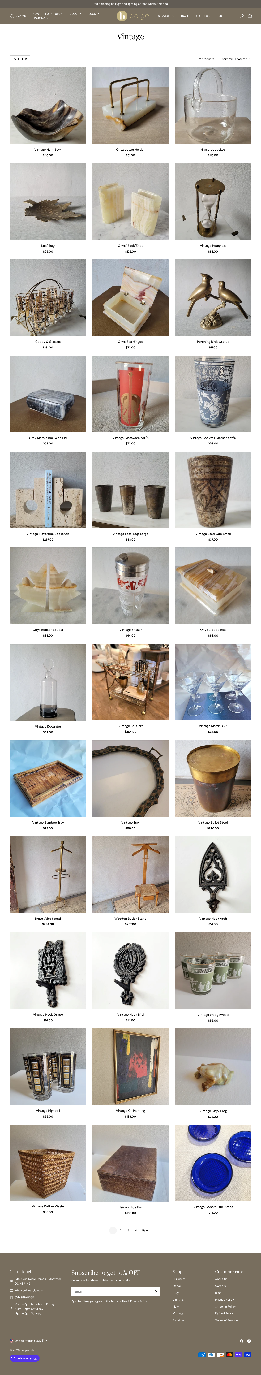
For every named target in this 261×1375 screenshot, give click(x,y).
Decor (177, 1286)
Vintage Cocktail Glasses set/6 (213, 438)
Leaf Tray (48, 246)
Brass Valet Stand (48, 919)
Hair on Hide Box (130, 1207)
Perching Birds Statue (213, 342)
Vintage (178, 1313)
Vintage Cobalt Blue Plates (213, 1207)
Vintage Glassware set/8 (130, 438)
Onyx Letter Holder (130, 150)
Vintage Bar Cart (130, 726)
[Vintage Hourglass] (213, 201)
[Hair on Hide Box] (130, 1163)
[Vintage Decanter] (48, 682)
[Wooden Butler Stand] (130, 874)
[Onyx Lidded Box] (213, 585)
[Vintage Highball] (48, 1066)
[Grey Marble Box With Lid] (48, 394)
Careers (220, 1286)
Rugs (176, 1293)
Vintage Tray (130, 822)
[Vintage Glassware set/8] (130, 394)
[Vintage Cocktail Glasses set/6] (213, 394)
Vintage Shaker (130, 630)
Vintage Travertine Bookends (48, 534)
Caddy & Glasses (48, 342)
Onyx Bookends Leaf (48, 630)
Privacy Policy (224, 1300)
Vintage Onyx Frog (213, 1111)
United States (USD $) (30, 1341)
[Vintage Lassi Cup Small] (213, 490)
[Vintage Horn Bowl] (48, 105)
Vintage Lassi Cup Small (213, 534)
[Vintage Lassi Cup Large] (130, 490)
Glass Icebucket (213, 150)
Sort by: (227, 59)
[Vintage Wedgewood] (213, 970)
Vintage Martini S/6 (213, 726)
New (176, 1306)
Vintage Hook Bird (130, 1015)
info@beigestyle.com (29, 1290)
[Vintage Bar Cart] (130, 682)
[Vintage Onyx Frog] (213, 1066)
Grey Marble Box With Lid (48, 438)
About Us (221, 1279)
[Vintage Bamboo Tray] (48, 778)
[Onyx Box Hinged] (130, 297)
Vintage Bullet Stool (213, 822)
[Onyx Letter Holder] (130, 105)
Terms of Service (226, 1320)
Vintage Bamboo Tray (48, 822)
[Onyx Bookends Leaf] (48, 585)
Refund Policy (224, 1313)
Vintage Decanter (48, 726)
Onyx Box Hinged (130, 342)
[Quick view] (80, 75)
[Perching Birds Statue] (213, 297)
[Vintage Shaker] (130, 585)
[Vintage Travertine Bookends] (48, 490)
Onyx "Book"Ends (130, 246)
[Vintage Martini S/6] (213, 682)
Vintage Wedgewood (213, 1015)
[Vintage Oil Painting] (130, 1066)
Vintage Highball (48, 1111)
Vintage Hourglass (213, 246)
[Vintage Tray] (130, 778)
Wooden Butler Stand (130, 919)
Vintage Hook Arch (213, 919)
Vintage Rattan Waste (48, 1206)
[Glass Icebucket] (213, 105)
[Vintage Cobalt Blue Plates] (213, 1163)
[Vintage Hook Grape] (48, 970)
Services (179, 1320)
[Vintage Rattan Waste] (48, 1163)
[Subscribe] (156, 1292)
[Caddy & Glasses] (48, 297)
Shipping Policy (225, 1306)
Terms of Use (119, 1301)
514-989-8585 (24, 1297)
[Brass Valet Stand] (48, 874)
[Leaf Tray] (48, 201)
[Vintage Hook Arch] (213, 874)
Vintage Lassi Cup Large (130, 534)
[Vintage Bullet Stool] (213, 778)
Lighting (178, 1300)
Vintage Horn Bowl (48, 150)
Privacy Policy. (139, 1301)
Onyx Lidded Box (213, 630)
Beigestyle (27, 1350)
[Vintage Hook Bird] (130, 970)
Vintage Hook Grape (48, 1015)
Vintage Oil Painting (130, 1111)
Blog (218, 1293)
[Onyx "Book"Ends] (130, 201)
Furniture (179, 1279)
